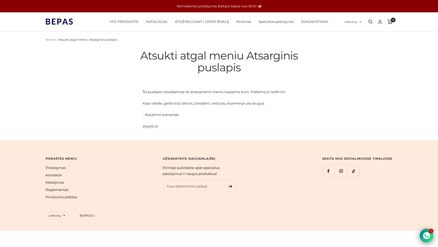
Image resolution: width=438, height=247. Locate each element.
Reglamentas (57, 190)
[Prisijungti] (380, 22)
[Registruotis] (230, 186)
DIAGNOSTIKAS (314, 21)
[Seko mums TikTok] (353, 171)
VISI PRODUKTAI (124, 21)
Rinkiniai (243, 21)
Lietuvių (350, 22)
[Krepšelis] (390, 21)
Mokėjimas (55, 182)
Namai (51, 39)
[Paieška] (370, 22)
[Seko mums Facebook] (328, 171)
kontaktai (54, 175)
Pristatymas (56, 168)
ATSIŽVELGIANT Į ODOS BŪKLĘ (202, 21)
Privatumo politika (61, 197)
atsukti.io (150, 126)
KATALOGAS (156, 21)
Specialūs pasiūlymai (276, 21)
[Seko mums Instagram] (341, 171)
